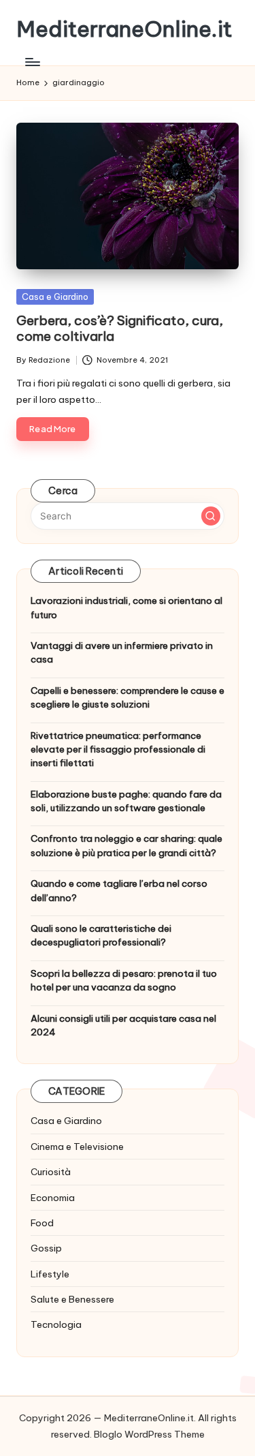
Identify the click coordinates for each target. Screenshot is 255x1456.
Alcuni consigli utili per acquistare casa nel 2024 (123, 1025)
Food (42, 1223)
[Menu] (32, 61)
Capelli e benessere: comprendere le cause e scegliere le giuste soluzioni (127, 697)
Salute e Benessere (72, 1299)
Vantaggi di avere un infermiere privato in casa (122, 652)
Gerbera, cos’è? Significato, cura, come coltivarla (119, 328)
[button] (210, 516)
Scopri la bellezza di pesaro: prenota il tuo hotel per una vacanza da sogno (124, 980)
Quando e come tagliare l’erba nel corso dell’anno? (119, 890)
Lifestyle (50, 1274)
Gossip (46, 1248)
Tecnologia (56, 1324)
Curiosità (51, 1172)
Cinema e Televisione (77, 1146)
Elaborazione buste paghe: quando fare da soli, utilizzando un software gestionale (126, 801)
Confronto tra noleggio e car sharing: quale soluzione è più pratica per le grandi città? (126, 845)
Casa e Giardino (55, 296)
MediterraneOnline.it (124, 29)
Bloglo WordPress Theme (149, 1434)
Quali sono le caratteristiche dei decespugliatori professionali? (101, 935)
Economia (53, 1198)
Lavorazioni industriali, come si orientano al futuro (126, 607)
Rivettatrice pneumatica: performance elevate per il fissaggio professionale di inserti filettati (118, 749)
